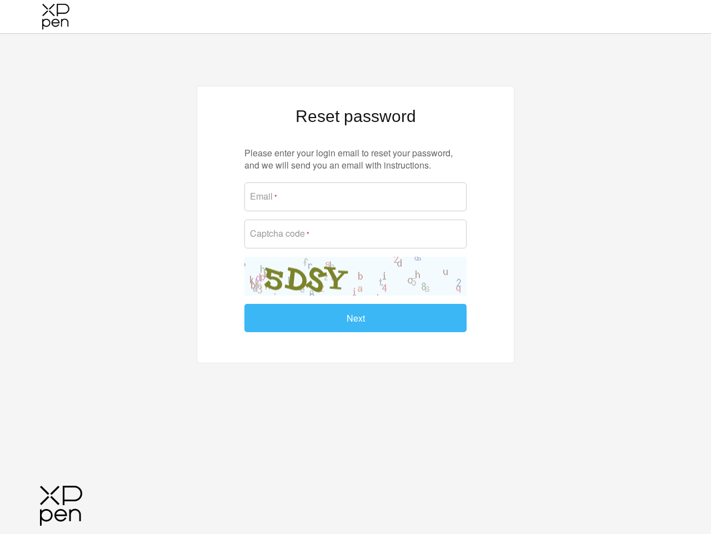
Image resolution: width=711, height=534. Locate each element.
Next (356, 318)
